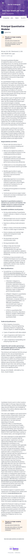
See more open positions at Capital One (14, 539)
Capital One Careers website (9, 430)
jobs (12, 18)
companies (6, 18)
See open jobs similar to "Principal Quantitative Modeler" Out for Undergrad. (13, 44)
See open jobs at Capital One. (12, 40)
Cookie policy (17, 552)
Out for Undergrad (14, 4)
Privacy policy (11, 552)
